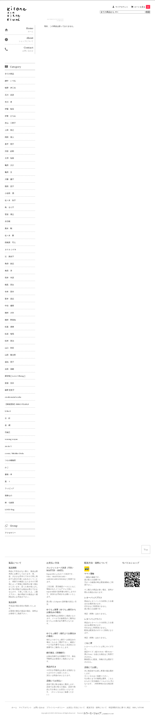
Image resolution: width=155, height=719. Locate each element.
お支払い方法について (76, 707)
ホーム (14, 707)
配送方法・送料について (97, 707)
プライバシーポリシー (55, 707)
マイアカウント (121, 7)
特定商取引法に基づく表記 (119, 707)
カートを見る (141, 7)
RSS (134, 707)
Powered (80, 713)
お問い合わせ (39, 707)
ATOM (141, 707)
